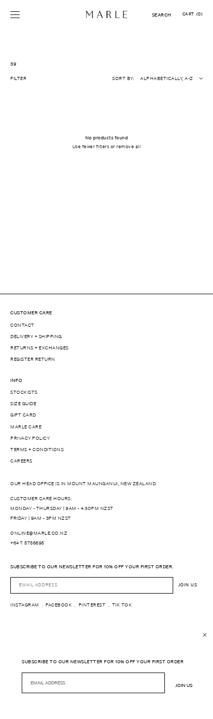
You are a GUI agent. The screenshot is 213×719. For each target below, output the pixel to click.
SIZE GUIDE (23, 404)
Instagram (24, 605)
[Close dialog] (205, 635)
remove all (128, 146)
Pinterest (92, 605)
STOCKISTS (24, 392)
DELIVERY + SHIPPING (36, 336)
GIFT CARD (23, 415)
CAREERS (21, 461)
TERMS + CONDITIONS (37, 449)
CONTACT (22, 325)
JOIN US (187, 585)
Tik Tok (122, 605)
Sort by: (123, 78)
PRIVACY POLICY (30, 438)
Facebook (58, 605)
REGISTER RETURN (32, 359)
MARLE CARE (25, 427)
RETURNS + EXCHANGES (39, 348)
